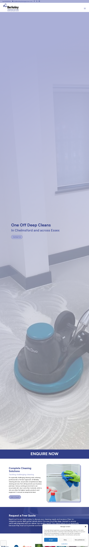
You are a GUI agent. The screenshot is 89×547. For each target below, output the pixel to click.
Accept (51, 540)
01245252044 (7, 1)
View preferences (80, 540)
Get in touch (15, 497)
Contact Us (17, 237)
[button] (85, 526)
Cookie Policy (64, 543)
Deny (65, 540)
